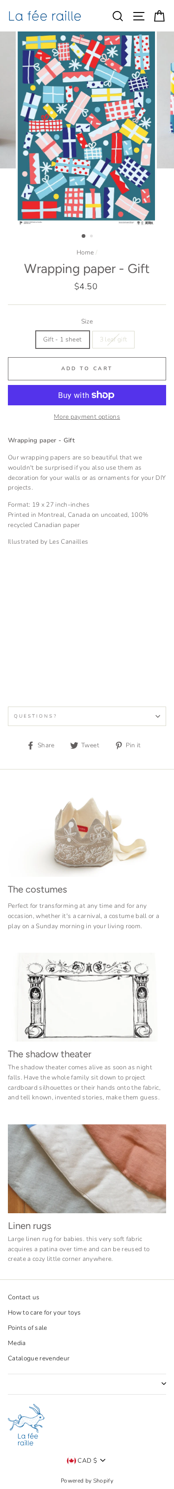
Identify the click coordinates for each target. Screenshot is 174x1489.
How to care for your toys (44, 1312)
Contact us (23, 1297)
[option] (87, 128)
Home (85, 252)
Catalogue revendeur (39, 1358)
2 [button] (92, 237)
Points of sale (27, 1327)
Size (87, 321)
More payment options (87, 416)
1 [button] (84, 236)
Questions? (35, 716)
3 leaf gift (114, 339)
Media (17, 1343)
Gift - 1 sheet (62, 339)
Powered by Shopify (87, 1480)
